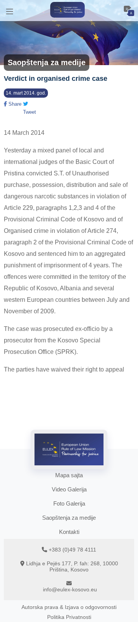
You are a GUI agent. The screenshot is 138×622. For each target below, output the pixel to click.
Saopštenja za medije (69, 517)
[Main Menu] (9, 10)
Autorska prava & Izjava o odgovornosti (69, 607)
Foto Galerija (69, 503)
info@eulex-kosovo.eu (70, 589)
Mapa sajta (69, 475)
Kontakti (69, 532)
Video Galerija (69, 489)
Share (14, 104)
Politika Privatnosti (69, 617)
